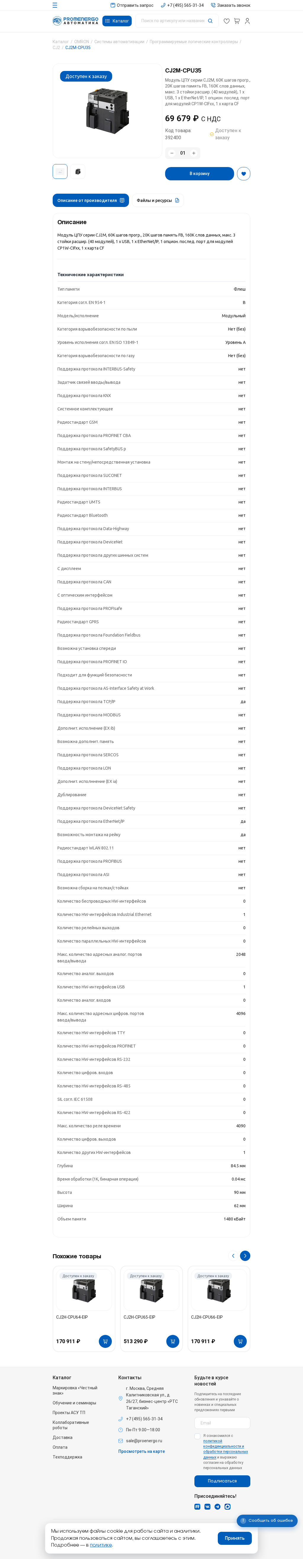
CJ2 (56, 48)
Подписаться (222, 1481)
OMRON (81, 42)
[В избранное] (243, 173)
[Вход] (247, 21)
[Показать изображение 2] (77, 171)
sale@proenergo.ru (144, 1440)
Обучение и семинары (74, 1403)
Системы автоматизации (119, 42)
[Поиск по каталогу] (177, 21)
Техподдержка (67, 1457)
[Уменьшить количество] (171, 153)
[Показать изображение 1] (60, 171)
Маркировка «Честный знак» (75, 1390)
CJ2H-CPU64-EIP (72, 1317)
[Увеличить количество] (193, 153)
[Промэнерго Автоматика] (75, 20)
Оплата (60, 1447)
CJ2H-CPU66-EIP (207, 1317)
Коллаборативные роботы (71, 1425)
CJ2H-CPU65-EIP (139, 1317)
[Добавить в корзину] (105, 1341)
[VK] (207, 1507)
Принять (235, 1538)
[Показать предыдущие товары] (233, 1256)
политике (101, 1545)
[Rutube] (197, 1507)
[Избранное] (227, 21)
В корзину (199, 173)
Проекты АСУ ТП (69, 1412)
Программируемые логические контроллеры (194, 42)
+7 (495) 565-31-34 (144, 1418)
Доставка (62, 1437)
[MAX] (228, 1507)
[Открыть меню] (55, 5)
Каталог (61, 42)
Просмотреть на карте (141, 1451)
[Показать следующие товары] (245, 1256)
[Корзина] (237, 21)
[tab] (91, 200)
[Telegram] (217, 1507)
